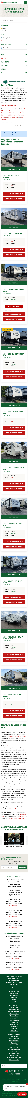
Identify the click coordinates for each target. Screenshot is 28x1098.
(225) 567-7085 (15, 945)
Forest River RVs (14, 1009)
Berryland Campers (20, 736)
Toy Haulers (17, 111)
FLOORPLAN (5, 62)
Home (2, 122)
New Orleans (14, 993)
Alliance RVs (14, 1031)
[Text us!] (22, 1094)
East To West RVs (14, 1038)
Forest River (6, 48)
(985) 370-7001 (15, 890)
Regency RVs (14, 1047)
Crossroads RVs (14, 1053)
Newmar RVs (14, 1016)
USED (4, 30)
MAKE (3, 55)
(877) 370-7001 (13, 892)
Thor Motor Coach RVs (14, 1011)
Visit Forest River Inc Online (8, 105)
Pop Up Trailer (7, 38)
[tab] (14, 25)
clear (26, 38)
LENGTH (3, 69)
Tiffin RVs (14, 1051)
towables (21, 816)
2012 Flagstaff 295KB (12, 234)
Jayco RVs (14, 1043)
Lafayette (14, 997)
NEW (4, 28)
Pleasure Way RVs (14, 1040)
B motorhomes (19, 809)
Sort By (19, 125)
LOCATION (4, 65)
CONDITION (4, 25)
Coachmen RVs (14, 1007)
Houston (14, 1001)
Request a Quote (14, 306)
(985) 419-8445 (14, 895)
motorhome (11, 736)
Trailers (6, 122)
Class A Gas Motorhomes (13, 113)
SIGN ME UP (22, 867)
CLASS (3, 34)
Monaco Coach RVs (14, 1049)
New (24, 122)
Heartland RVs (14, 1055)
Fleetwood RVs (14, 1018)
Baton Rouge (14, 995)
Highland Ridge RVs (14, 1034)
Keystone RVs (14, 1024)
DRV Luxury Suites (14, 1060)
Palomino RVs (14, 1022)
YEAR (3, 73)
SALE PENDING (7, 329)
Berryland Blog (14, 984)
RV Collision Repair (15, 886)
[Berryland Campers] (9, 2)
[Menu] (25, 2)
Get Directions (15, 884)
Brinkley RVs (14, 1026)
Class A (11, 809)
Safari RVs (14, 1028)
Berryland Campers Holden (14, 982)
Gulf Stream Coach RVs (14, 1057)
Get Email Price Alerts (13, 199)
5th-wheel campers (12, 746)
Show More (3, 40)
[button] (1, 840)
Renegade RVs (14, 1045)
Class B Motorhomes (13, 117)
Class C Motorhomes (11, 115)
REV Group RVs (14, 1036)
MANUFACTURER (6, 45)
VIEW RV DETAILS (13, 169)
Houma (14, 999)
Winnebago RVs (14, 1014)
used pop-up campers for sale (15, 818)
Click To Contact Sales (13, 193)
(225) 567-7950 (15, 947)
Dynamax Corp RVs (14, 1020)
